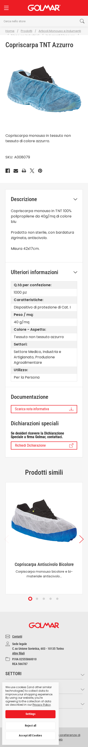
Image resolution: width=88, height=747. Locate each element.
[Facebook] (7, 170)
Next (81, 539)
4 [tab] (51, 599)
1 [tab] (30, 599)
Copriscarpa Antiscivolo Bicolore (44, 564)
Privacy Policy (41, 705)
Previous (6, 539)
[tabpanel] (44, 538)
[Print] (24, 170)
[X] (32, 170)
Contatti (17, 636)
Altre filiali (18, 653)
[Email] (16, 170)
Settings (30, 714)
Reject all (30, 725)
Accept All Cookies (30, 735)
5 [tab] (57, 599)
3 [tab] (44, 599)
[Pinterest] (40, 170)
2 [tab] (37, 599)
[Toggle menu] (6, 8)
